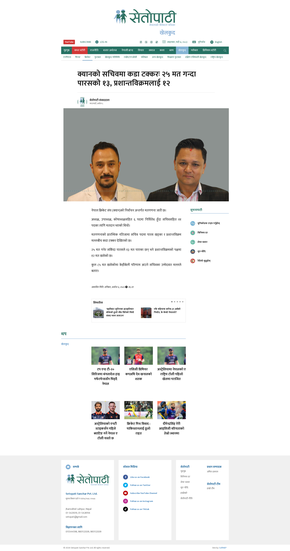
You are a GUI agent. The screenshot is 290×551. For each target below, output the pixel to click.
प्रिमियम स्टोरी (209, 50)
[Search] (225, 50)
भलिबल (144, 57)
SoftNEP (223, 547)
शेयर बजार (185, 482)
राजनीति (94, 50)
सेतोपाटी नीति (186, 499)
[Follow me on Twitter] (86, 103)
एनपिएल (67, 57)
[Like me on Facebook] (83, 106)
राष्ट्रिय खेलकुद (217, 57)
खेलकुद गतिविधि (112, 57)
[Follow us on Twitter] (146, 42)
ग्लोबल (194, 50)
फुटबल (98, 57)
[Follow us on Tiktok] (156, 42)
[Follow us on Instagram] (151, 42)
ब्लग (171, 50)
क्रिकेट (87, 57)
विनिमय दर (185, 477)
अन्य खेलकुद (157, 57)
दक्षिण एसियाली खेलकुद (195, 57)
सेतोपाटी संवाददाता (100, 100)
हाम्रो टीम (210, 489)
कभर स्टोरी (79, 50)
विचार (141, 50)
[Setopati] (88, 479)
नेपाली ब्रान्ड (127, 50)
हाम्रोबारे (183, 493)
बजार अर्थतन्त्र (110, 50)
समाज (152, 50)
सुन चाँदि (184, 488)
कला (162, 50)
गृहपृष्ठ (183, 471)
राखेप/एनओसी (130, 57)
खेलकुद (182, 50)
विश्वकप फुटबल (174, 57)
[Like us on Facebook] (140, 42)
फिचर (77, 57)
